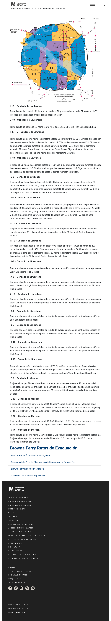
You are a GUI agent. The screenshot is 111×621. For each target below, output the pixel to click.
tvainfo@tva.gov (16, 582)
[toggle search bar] (103, 4)
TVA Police (13, 520)
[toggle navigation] (92, 4)
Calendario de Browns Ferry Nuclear (28, 475)
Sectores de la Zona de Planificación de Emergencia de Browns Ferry (43, 462)
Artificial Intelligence (19, 532)
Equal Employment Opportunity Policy (26, 535)
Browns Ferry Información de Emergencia (30, 455)
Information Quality (18, 608)
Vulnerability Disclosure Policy (24, 558)
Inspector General (17, 509)
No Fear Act (14, 547)
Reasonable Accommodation (22, 554)
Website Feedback (16, 612)
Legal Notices (15, 543)
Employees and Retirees (19, 505)
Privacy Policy (15, 551)
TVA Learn (13, 516)
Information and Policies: (21, 524)
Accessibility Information (21, 528)
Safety (11, 513)
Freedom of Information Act (22, 539)
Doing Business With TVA (19, 501)
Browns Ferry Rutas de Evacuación (27, 469)
